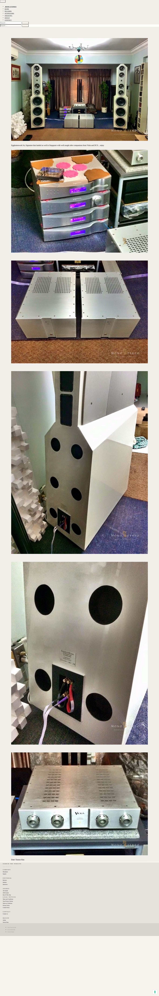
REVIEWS (8, 11)
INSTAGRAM (11, 927)
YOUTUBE (10, 932)
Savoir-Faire (5, 922)
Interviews (5, 884)
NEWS (7, 9)
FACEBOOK (11, 929)
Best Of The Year (7, 895)
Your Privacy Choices (8, 901)
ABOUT (7, 17)
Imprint (4, 874)
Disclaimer (5, 871)
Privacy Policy (6, 905)
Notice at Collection (7, 903)
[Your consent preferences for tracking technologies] (155, 992)
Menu (3, 1)
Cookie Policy (6, 907)
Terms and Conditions (8, 899)
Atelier (4, 920)
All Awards (5, 890)
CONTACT (8, 20)
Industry (5, 882)
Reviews (5, 880)
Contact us (5, 913)
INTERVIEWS (9, 13)
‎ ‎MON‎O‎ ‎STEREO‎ (11, 6)
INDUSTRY (8, 15)
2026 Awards (6, 892)
